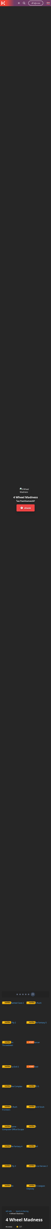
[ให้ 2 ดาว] (20, 994)
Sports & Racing (22, 1211)
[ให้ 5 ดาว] (28, 994)
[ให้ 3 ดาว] (23, 994)
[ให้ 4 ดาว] (26, 994)
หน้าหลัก (9, 1211)
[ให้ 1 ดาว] (17, 994)
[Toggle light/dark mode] (19, 3)
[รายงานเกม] (33, 994)
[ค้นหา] (24, 3)
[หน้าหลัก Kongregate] (3, 3)
